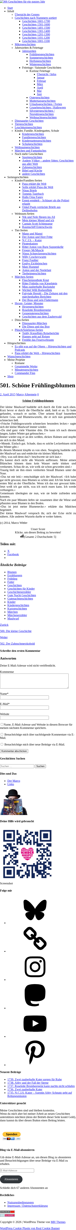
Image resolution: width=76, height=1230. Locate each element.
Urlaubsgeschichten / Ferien (46, 104)
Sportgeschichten (32, 157)
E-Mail (4, 703)
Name (3, 693)
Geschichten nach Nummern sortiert (36, 17)
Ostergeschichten (39, 97)
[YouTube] (35, 1036)
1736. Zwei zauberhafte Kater (24, 1089)
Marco (20, 394)
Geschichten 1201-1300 (36, 34)
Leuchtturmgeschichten (28, 127)
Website (4, 714)
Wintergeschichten (40, 64)
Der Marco (13, 780)
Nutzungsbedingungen (20, 1202)
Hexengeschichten (33, 306)
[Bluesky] (35, 922)
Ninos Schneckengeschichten (39, 253)
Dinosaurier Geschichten (29, 120)
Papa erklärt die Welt (34, 183)
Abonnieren (11, 1179)
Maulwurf (13, 618)
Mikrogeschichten (25, 44)
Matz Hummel (30, 266)
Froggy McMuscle (33, 250)
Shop (10, 376)
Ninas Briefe (29, 190)
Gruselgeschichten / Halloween (48, 107)
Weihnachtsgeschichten (43, 117)
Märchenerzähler (17, 615)
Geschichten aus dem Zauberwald (42, 316)
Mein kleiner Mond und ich (38, 220)
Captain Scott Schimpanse (37, 223)
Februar (41, 80)
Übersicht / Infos (46, 74)
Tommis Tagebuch (33, 193)
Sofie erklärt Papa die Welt (37, 187)
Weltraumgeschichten (27, 147)
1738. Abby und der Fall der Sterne (28, 1082)
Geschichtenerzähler (19, 592)
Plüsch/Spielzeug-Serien (29, 329)
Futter (10, 582)
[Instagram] (35, 979)
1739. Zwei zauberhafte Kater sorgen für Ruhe (34, 1079)
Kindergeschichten (33, 134)
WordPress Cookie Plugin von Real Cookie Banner (30, 1228)
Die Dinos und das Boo (36, 326)
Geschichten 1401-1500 (36, 27)
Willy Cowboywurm (34, 256)
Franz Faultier (30, 260)
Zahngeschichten (32, 167)
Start (10, 7)
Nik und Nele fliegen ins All (38, 217)
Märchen (12, 611)
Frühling (12, 578)
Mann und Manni (32, 233)
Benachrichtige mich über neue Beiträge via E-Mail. (34, 744)
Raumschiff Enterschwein (37, 227)
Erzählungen (14, 575)
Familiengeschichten (34, 137)
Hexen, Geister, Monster (29, 303)
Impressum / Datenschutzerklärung (27, 1205)
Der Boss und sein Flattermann (40, 300)
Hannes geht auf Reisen (36, 336)
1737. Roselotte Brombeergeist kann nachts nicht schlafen (41, 1086)
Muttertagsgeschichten (43, 100)
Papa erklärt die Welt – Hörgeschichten (37, 353)
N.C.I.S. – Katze (32, 240)
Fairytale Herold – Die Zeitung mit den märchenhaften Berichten (45, 295)
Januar (40, 77)
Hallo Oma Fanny (32, 197)
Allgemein (30, 394)
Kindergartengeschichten (36, 140)
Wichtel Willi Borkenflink (37, 290)
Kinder (11, 601)
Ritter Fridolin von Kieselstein (39, 283)
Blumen (12, 572)
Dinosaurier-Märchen (34, 323)
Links (10, 784)
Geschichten (14, 585)
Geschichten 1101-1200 (36, 37)
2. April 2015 (7, 394)
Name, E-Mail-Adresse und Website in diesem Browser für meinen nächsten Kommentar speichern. (36, 726)
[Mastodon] (35, 1008)
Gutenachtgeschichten (20, 598)
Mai (39, 90)
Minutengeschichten (26, 369)
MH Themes (58, 1222)
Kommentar (7, 671)
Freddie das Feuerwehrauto (38, 339)
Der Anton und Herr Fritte (37, 236)
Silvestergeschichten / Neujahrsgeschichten (42, 112)
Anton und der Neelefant (36, 270)
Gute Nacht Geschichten (21, 595)
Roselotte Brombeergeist (36, 310)
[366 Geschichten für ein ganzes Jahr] (22, 1)
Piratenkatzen (30, 243)
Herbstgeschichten (40, 61)
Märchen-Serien (24, 276)
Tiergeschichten (24, 124)
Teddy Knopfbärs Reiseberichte (40, 333)
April (40, 87)
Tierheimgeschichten (34, 273)
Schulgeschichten (32, 144)
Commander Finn (25, 373)
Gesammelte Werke (26, 366)
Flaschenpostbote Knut (35, 280)
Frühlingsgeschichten (42, 54)
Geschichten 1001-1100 (36, 41)
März (40, 84)
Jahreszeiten (29, 51)
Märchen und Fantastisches (30, 150)
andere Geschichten (33, 173)
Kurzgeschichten (17, 608)
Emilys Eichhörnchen (34, 263)
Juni (39, 94)
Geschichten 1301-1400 (36, 31)
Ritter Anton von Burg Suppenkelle (42, 246)
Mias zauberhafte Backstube (38, 286)
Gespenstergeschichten (35, 313)
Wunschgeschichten (18, 356)
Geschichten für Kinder (21, 588)
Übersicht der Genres (27, 14)
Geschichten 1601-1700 (36, 21)
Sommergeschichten (41, 57)
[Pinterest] (35, 1064)
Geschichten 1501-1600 (36, 24)
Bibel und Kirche (32, 170)
